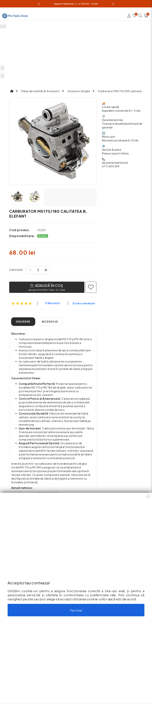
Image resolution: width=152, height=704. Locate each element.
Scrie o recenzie (84, 303)
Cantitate (16, 269)
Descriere (23, 321)
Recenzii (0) (50, 321)
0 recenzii (52, 303)
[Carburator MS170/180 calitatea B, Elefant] (52, 141)
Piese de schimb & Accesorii (40, 91)
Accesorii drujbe (79, 91)
